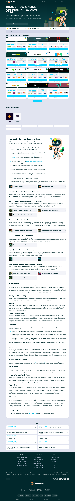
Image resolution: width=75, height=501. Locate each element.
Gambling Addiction (39, 465)
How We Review (54, 459)
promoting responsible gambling (38, 362)
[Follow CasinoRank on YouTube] (62, 479)
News (68, 1)
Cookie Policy (17, 499)
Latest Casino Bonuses (54, 1)
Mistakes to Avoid (38, 457)
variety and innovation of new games (34, 161)
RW (7, 478)
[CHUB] (32, 490)
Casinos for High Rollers (22, 461)
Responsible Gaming (38, 461)
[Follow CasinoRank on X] (60, 479)
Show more (37, 100)
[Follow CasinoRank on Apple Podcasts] (68, 479)
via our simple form (33, 413)
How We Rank (54, 461)
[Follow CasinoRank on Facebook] (54, 479)
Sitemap (58, 499)
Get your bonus (16, 49)
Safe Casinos (22, 459)
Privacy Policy (31, 499)
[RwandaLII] (25, 490)
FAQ (54, 463)
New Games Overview (38, 459)
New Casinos (44, 1)
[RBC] (40, 490)
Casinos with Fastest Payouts (22, 457)
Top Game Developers (38, 467)
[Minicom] (21, 490)
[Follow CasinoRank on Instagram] (57, 479)
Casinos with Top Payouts (22, 465)
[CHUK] (48, 490)
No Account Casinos (22, 463)
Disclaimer (54, 465)
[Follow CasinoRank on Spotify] (65, 479)
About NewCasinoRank (54, 457)
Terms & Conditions (45, 499)
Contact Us (54, 467)
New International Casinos (38, 463)
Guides (62, 1)
